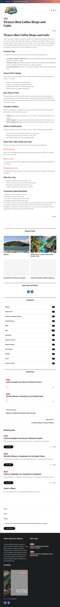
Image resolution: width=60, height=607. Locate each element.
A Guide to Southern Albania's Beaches (42, 278)
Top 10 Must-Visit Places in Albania (21, 1)
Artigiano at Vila (11, 168)
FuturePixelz (13, 599)
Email (5, 514)
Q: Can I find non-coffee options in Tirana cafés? (16, 198)
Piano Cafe (9, 159)
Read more (8, 446)
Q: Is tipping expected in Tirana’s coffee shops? (16, 200)
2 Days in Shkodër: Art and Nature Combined (22, 474)
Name (5, 509)
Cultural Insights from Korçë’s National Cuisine (23, 382)
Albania (6, 254)
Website (6, 518)
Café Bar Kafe (10, 149)
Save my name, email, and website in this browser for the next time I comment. (26, 523)
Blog (6, 18)
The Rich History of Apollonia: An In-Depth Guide (24, 396)
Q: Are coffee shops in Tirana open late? (14, 196)
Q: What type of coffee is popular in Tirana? (15, 194)
